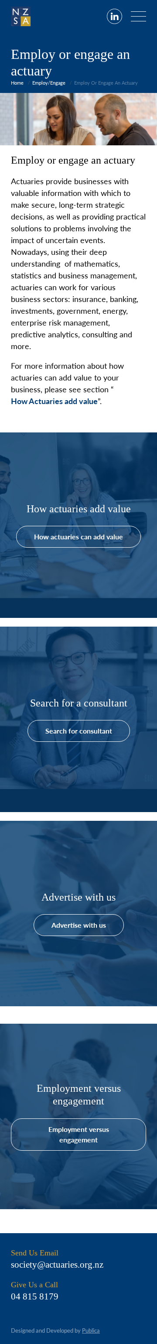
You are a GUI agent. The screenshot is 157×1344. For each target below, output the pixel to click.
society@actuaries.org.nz (57, 1264)
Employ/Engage (48, 83)
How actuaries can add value (78, 536)
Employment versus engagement (78, 1134)
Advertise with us (78, 925)
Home (17, 83)
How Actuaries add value (54, 401)
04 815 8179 (34, 1296)
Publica (91, 1330)
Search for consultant (78, 731)
